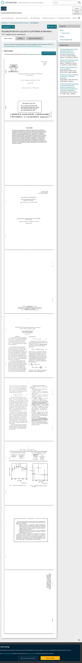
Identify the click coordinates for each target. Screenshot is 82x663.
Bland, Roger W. (21, 34)
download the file (32, 54)
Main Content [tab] (8, 38)
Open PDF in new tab (49, 53)
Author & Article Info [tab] (35, 38)
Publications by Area (48, 18)
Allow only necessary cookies (28, 658)
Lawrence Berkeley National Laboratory (11, 13)
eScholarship (5, 22)
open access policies (9, 46)
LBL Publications (35, 18)
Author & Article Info (66, 39)
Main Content (8, 51)
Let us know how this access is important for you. (29, 46)
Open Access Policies (22, 18)
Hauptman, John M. (11, 34)
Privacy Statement (7, 653)
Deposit (77, 8)
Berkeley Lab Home (64, 18)
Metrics (62, 36)
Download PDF (6, 27)
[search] (79, 2)
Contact (74, 18)
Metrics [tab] (20, 38)
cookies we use (32, 653)
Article (62, 30)
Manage (76, 12)
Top (79, 640)
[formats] (13, 27)
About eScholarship (8, 18)
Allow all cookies (50, 658)
